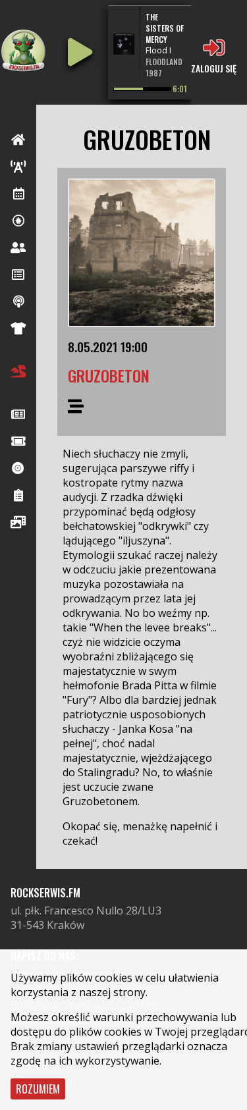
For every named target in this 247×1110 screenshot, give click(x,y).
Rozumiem (38, 1089)
